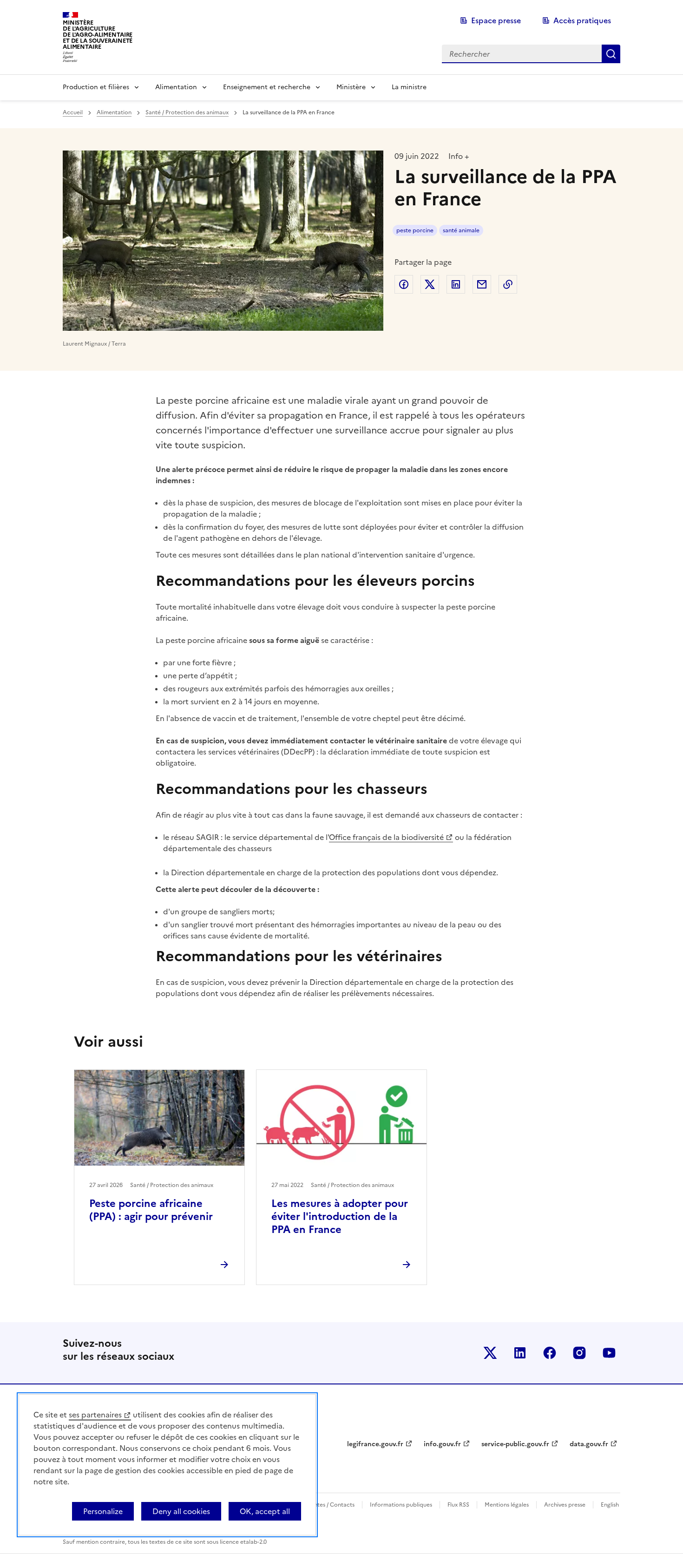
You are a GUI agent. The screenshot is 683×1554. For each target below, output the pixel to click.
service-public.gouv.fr (515, 1444)
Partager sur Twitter (429, 284)
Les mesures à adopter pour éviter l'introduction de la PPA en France (339, 1216)
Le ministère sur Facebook (550, 1353)
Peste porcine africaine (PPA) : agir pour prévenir (151, 1210)
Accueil (73, 112)
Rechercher (611, 54)
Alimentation (176, 87)
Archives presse (564, 1505)
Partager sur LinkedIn (456, 284)
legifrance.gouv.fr (375, 1444)
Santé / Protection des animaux (187, 112)
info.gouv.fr (442, 1444)
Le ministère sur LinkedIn (520, 1353)
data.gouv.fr (589, 1444)
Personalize (103, 1511)
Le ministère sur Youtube (609, 1353)
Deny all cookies (181, 1511)
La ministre (409, 87)
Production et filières (96, 87)
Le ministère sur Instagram (579, 1353)
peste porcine (414, 230)
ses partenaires (95, 1414)
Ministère (351, 87)
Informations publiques (401, 1505)
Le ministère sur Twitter (490, 1353)
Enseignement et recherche (266, 87)
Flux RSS (458, 1505)
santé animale (461, 230)
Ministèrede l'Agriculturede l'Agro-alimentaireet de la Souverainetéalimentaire (97, 34)
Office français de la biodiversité (386, 837)
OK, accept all (265, 1511)
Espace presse (496, 20)
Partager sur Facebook (403, 284)
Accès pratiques (582, 20)
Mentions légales (507, 1505)
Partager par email (482, 284)
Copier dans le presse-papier (508, 284)
